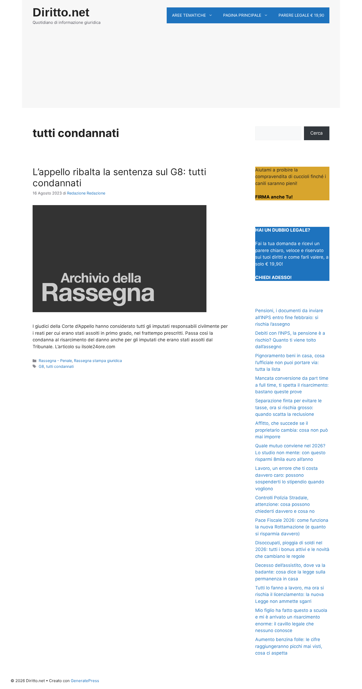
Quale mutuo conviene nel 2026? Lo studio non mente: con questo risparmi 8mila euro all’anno (290, 452)
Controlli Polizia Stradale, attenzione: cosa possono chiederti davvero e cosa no (285, 504)
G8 (41, 366)
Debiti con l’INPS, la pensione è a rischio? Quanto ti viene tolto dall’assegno (290, 339)
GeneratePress (85, 680)
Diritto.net (61, 12)
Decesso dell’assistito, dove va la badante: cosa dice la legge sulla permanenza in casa (290, 572)
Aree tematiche (189, 15)
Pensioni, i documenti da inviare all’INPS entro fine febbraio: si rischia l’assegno (289, 317)
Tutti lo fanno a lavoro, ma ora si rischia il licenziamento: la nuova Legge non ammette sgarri (289, 594)
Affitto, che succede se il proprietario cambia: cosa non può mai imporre (291, 430)
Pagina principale (242, 15)
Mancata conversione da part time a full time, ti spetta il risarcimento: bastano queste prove (292, 385)
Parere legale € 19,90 (301, 15)
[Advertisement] (181, 71)
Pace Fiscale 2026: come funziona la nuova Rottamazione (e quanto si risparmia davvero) (291, 527)
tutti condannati (60, 366)
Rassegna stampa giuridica (98, 360)
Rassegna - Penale (55, 360)
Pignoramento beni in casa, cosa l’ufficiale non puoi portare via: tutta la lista (290, 362)
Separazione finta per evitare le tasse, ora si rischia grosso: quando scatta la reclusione (288, 407)
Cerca (316, 133)
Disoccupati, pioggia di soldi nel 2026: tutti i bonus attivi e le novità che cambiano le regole (292, 549)
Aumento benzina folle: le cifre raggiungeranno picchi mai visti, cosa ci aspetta (288, 646)
